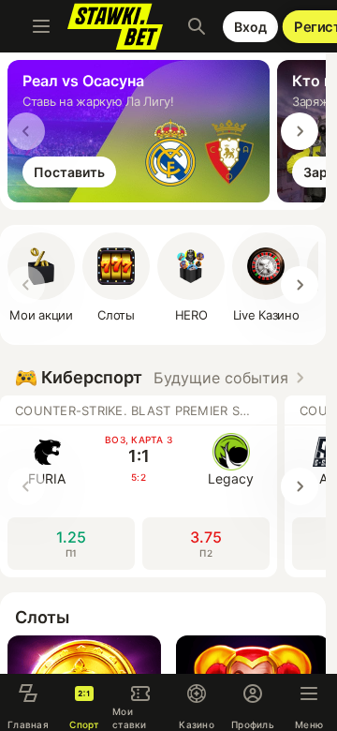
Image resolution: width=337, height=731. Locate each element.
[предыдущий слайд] (26, 131)
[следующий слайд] (299, 131)
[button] (191, 277)
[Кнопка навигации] (41, 26)
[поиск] (196, 26)
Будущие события (221, 377)
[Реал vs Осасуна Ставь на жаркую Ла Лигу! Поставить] (142, 196)
